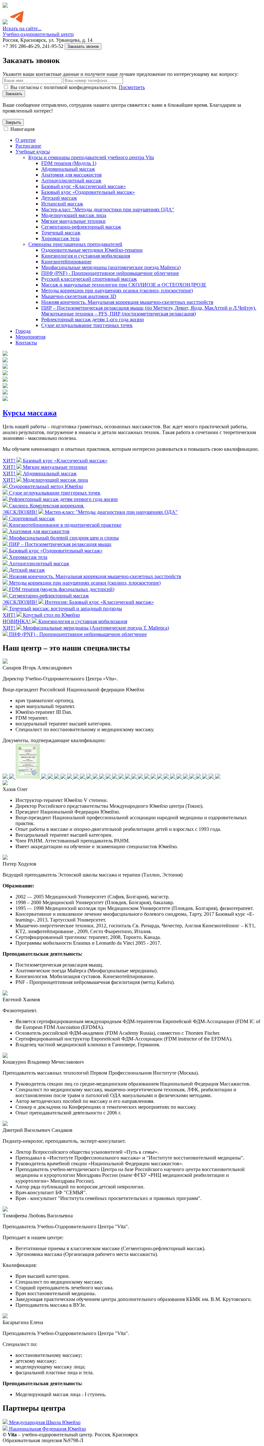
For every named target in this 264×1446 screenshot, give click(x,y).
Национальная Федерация (47, 1429)
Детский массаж (59, 198)
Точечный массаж (60, 232)
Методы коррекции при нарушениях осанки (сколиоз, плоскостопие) (117, 290)
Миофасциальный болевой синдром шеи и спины (64, 538)
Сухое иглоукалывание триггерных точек (87, 325)
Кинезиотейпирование (66, 261)
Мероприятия (30, 337)
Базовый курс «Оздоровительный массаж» (88, 192)
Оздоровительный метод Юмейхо (46, 486)
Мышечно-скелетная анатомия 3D (78, 296)
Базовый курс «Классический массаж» (83, 186)
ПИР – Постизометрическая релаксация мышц (60, 544)
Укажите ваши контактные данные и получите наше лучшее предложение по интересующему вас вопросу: (121, 74)
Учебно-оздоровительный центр (38, 34)
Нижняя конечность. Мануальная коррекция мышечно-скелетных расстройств (127, 302)
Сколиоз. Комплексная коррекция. (46, 505)
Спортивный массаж (32, 518)
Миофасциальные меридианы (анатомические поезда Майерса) (111, 267)
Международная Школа (44, 1422)
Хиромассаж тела (60, 238)
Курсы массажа (30, 413)
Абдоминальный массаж (68, 169)
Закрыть (13, 122)
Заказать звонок (83, 46)
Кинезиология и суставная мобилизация (85, 256)
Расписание (28, 146)
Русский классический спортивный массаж (89, 279)
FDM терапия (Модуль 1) (68, 163)
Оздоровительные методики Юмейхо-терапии (92, 250)
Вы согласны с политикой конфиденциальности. (77, 87)
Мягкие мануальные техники (73, 221)
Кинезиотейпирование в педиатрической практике (65, 525)
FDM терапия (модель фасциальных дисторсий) (61, 589)
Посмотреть (132, 87)
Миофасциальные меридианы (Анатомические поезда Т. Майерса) (96, 628)
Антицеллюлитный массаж (71, 180)
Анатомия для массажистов (71, 174)
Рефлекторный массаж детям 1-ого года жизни (92, 319)
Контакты (26, 342)
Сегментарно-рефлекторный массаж (81, 227)
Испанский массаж (62, 203)
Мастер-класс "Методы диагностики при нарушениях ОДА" (107, 209)
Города (23, 331)
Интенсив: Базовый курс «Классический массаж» (99, 602)
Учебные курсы (32, 151)
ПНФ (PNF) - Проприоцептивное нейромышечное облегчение (110, 273)
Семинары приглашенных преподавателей (75, 244)
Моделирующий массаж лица (73, 215)
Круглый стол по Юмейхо (51, 615)
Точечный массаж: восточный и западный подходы (65, 608)
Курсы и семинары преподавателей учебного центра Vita (91, 157)
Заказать (14, 93)
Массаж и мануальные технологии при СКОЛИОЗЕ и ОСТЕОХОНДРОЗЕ (123, 284)
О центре (25, 140)
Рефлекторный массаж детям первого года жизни (63, 499)
